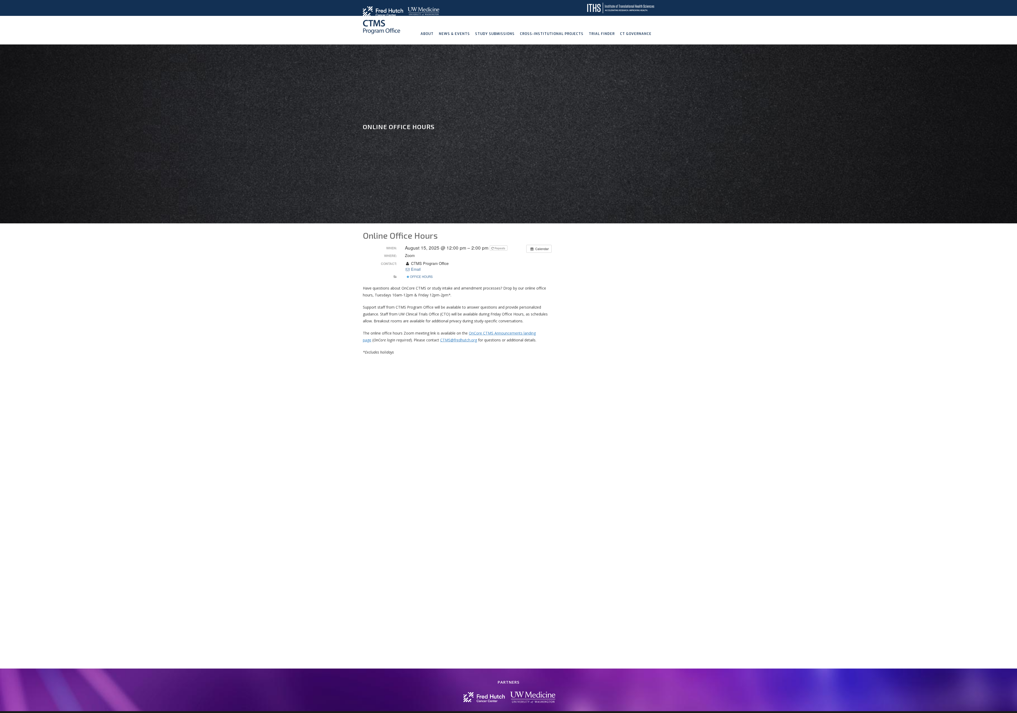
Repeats (500, 248)
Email (415, 269)
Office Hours (421, 276)
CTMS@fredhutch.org (458, 339)
